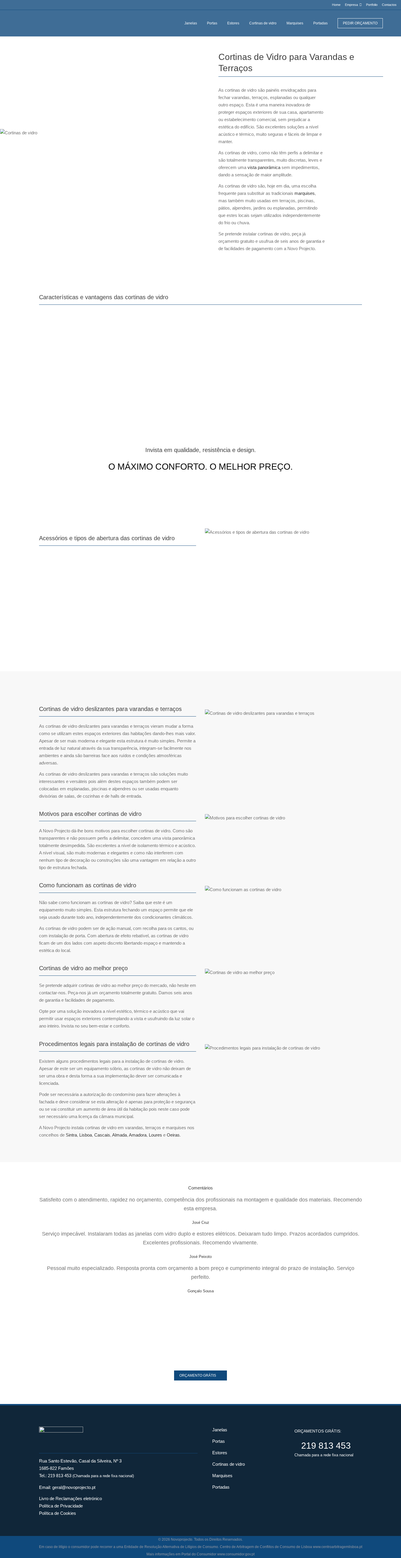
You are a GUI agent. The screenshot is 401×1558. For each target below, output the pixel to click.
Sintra (71, 1134)
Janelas (219, 1429)
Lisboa (85, 1134)
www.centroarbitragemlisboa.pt (337, 1547)
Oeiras (173, 1134)
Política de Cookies (57, 1513)
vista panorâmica (263, 167)
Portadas (221, 1487)
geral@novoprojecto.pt (73, 1487)
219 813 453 (59, 1475)
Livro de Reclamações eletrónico (70, 1498)
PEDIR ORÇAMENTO (360, 23)
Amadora (137, 1134)
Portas (218, 1441)
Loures (155, 1134)
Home (336, 4)
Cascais (102, 1134)
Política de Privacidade (61, 1505)
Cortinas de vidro (228, 1464)
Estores (219, 1452)
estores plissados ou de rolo (120, 629)
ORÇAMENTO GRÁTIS (197, 1375)
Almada (119, 1134)
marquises (304, 193)
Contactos (389, 4)
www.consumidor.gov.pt (236, 1554)
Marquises (222, 1475)
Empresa (351, 4)
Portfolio (372, 4)
